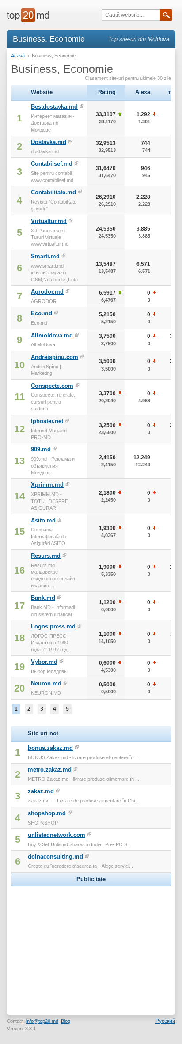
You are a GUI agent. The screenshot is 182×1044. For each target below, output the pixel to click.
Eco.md (41, 313)
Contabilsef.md (51, 163)
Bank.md (43, 597)
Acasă (18, 55)
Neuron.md (46, 683)
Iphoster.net (47, 421)
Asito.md (43, 520)
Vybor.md (44, 661)
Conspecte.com (52, 385)
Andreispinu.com (54, 357)
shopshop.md (47, 813)
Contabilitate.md (53, 192)
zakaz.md (41, 791)
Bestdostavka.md (54, 106)
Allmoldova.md (52, 335)
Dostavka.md (48, 142)
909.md (41, 449)
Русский (165, 1021)
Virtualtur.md (49, 221)
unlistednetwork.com (56, 835)
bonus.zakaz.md (50, 748)
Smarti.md (45, 256)
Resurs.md (46, 555)
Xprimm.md (47, 484)
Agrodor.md (47, 291)
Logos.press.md (53, 626)
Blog (65, 1021)
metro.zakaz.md (50, 769)
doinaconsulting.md (55, 856)
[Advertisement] (91, 944)
